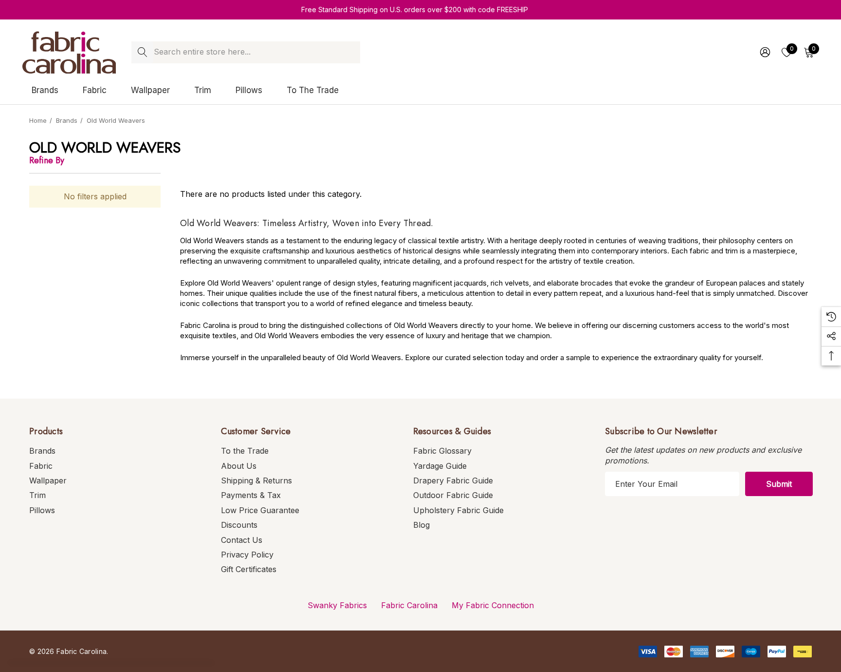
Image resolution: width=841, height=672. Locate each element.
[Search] (142, 52)
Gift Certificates (248, 569)
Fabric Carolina (409, 605)
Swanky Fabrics (337, 605)
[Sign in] (764, 52)
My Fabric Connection (493, 605)
